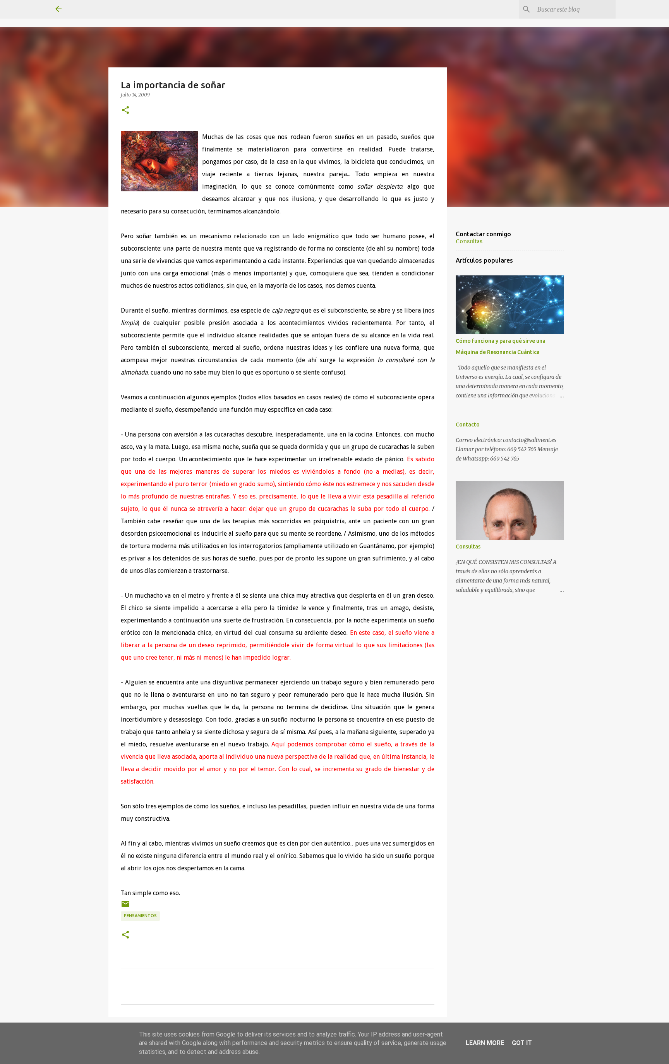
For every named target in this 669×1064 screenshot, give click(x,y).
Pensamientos (140, 915)
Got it (522, 1043)
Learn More (485, 1043)
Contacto (468, 424)
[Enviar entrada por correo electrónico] (125, 906)
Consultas (469, 241)
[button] (125, 110)
